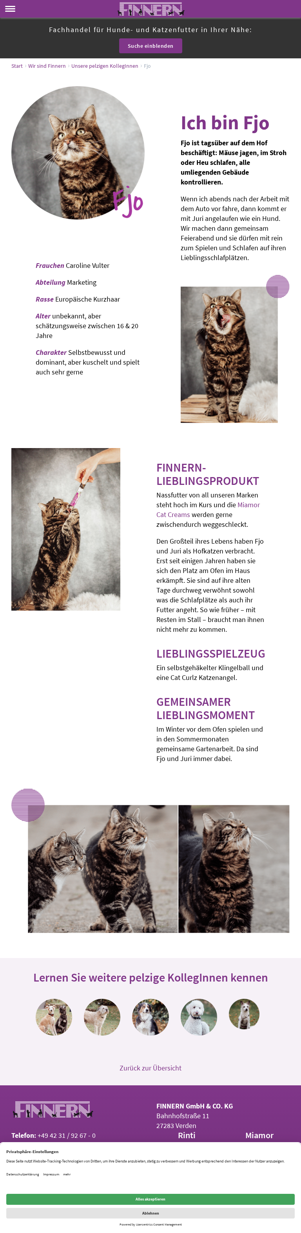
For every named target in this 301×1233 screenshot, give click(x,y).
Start (17, 65)
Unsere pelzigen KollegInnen (104, 65)
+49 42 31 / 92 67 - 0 (66, 1135)
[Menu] (10, 9)
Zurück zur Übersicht (150, 1067)
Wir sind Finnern (47, 65)
